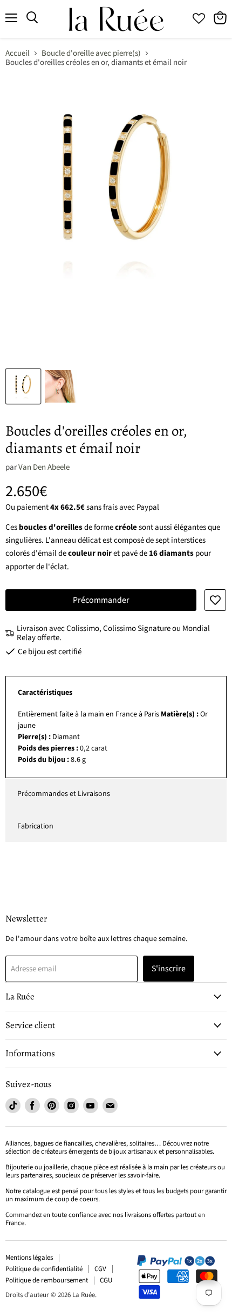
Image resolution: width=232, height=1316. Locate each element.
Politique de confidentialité (44, 1269)
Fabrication (35, 826)
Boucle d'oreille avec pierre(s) (91, 53)
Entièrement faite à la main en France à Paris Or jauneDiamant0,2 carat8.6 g (113, 737)
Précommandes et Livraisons (63, 793)
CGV (100, 1269)
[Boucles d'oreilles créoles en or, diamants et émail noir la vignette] (23, 386)
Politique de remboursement (46, 1280)
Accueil (17, 53)
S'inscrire (169, 969)
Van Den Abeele (44, 467)
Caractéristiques (45, 692)
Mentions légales (29, 1257)
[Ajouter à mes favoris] (215, 600)
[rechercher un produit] (32, 17)
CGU (106, 1280)
